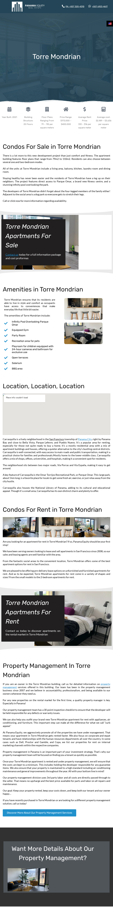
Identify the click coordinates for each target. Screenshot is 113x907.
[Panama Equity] (28, 6)
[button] (6, 527)
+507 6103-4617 (100, 6)
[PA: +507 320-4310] (63, 6)
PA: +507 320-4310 (75, 6)
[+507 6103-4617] (89, 6)
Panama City (85, 439)
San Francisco (56, 439)
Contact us (12, 254)
